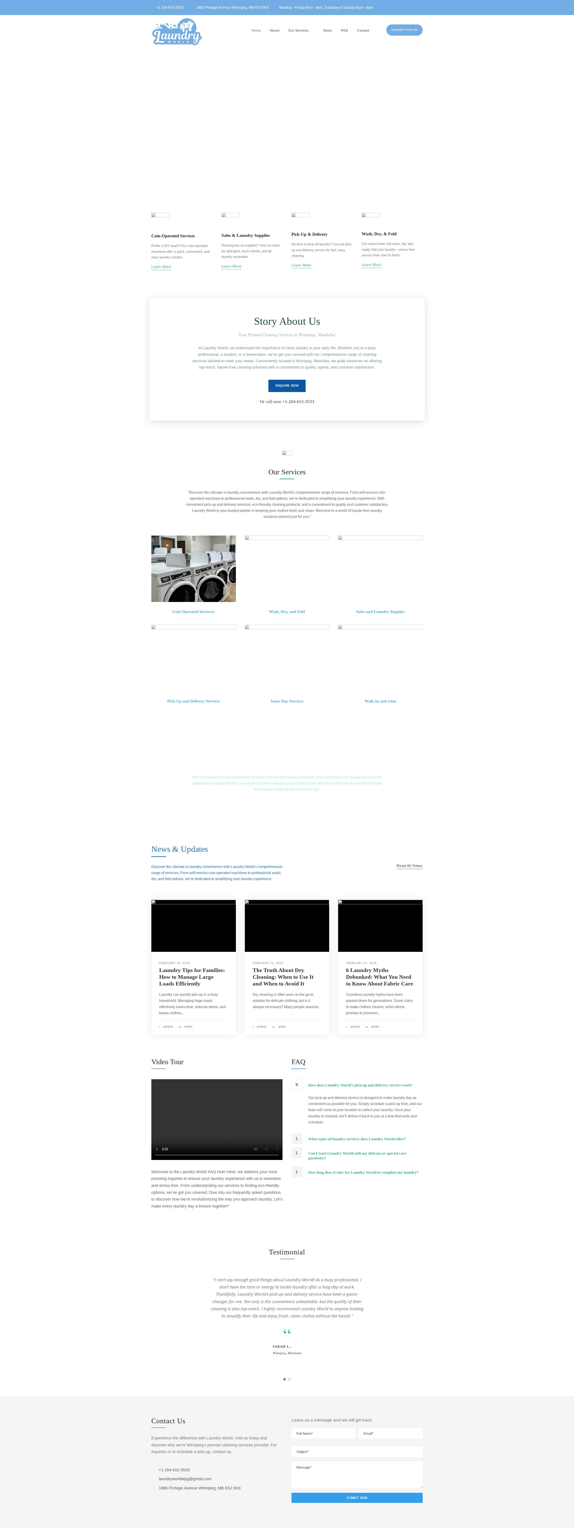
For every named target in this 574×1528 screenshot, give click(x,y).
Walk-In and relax (380, 701)
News (327, 30)
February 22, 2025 (174, 963)
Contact (363, 30)
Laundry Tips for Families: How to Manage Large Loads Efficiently (192, 977)
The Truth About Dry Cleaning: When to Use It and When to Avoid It (283, 977)
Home (256, 30)
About (274, 30)
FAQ (344, 30)
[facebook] (421, 7)
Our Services (298, 30)
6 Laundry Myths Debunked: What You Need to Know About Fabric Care (379, 977)
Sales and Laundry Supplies (380, 611)
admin (168, 1026)
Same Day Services (287, 701)
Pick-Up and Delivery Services (193, 701)
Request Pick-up (404, 29)
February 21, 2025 (361, 963)
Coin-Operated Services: (193, 611)
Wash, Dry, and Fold (287, 611)
